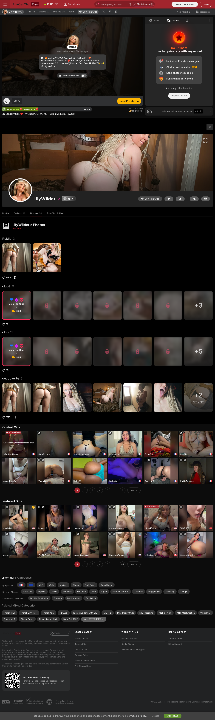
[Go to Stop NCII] (65, 702)
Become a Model (129, 639)
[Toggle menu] (5, 4)
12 (7, 324)
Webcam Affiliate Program (133, 650)
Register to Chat (179, 95)
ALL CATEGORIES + (93, 619)
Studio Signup (128, 644)
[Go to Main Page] (26, 4)
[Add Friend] (194, 198)
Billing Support (175, 644)
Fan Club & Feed (55, 213)
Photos (59, 11)
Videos (44, 11)
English (57, 633)
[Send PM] (205, 198)
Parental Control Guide (85, 661)
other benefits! (184, 88)
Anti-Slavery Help (83, 666)
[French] (21, 584)
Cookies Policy (82, 655)
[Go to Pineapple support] (49, 702)
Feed (71, 11)
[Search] (130, 4)
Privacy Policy (81, 639)
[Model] (210, 127)
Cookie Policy (138, 716)
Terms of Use (81, 644)
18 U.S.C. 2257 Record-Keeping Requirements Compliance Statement (181, 702)
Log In (206, 4)
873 (8, 277)
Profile (31, 11)
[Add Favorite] (6, 101)
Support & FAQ (175, 639)
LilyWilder (8, 577)
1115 (8, 417)
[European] (31, 584)
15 (7, 370)
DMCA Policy (81, 650)
